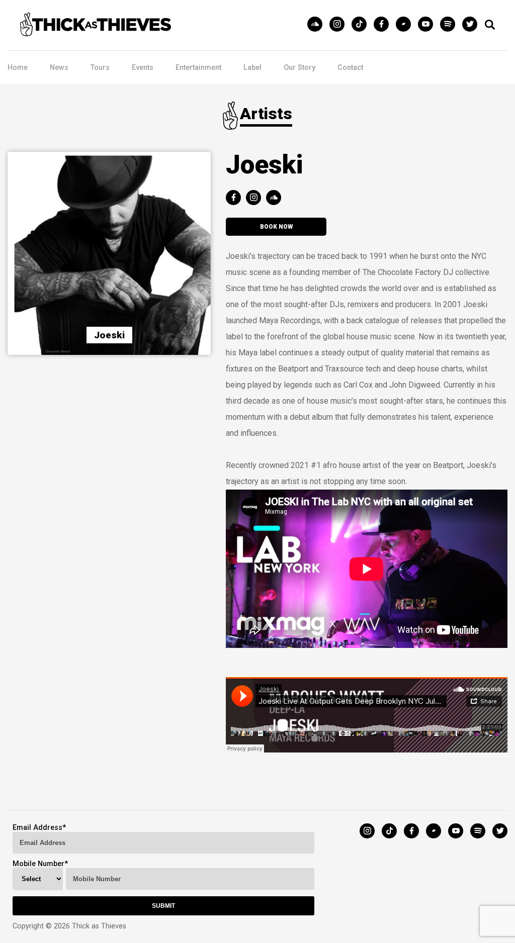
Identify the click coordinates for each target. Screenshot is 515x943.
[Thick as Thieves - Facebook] (384, 25)
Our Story (299, 67)
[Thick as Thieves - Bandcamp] (406, 25)
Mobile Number (38, 864)
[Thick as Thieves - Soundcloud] (317, 25)
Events (142, 67)
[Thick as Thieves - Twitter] (469, 25)
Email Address (37, 827)
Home (18, 67)
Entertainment (198, 67)
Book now (276, 226)
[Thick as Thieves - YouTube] (428, 25)
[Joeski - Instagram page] (256, 198)
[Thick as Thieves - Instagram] (339, 25)
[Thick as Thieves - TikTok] (362, 25)
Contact (350, 67)
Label (252, 67)
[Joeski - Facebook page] (236, 198)
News (59, 67)
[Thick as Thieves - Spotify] (450, 25)
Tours (100, 67)
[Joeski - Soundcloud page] (276, 198)
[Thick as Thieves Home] (95, 33)
